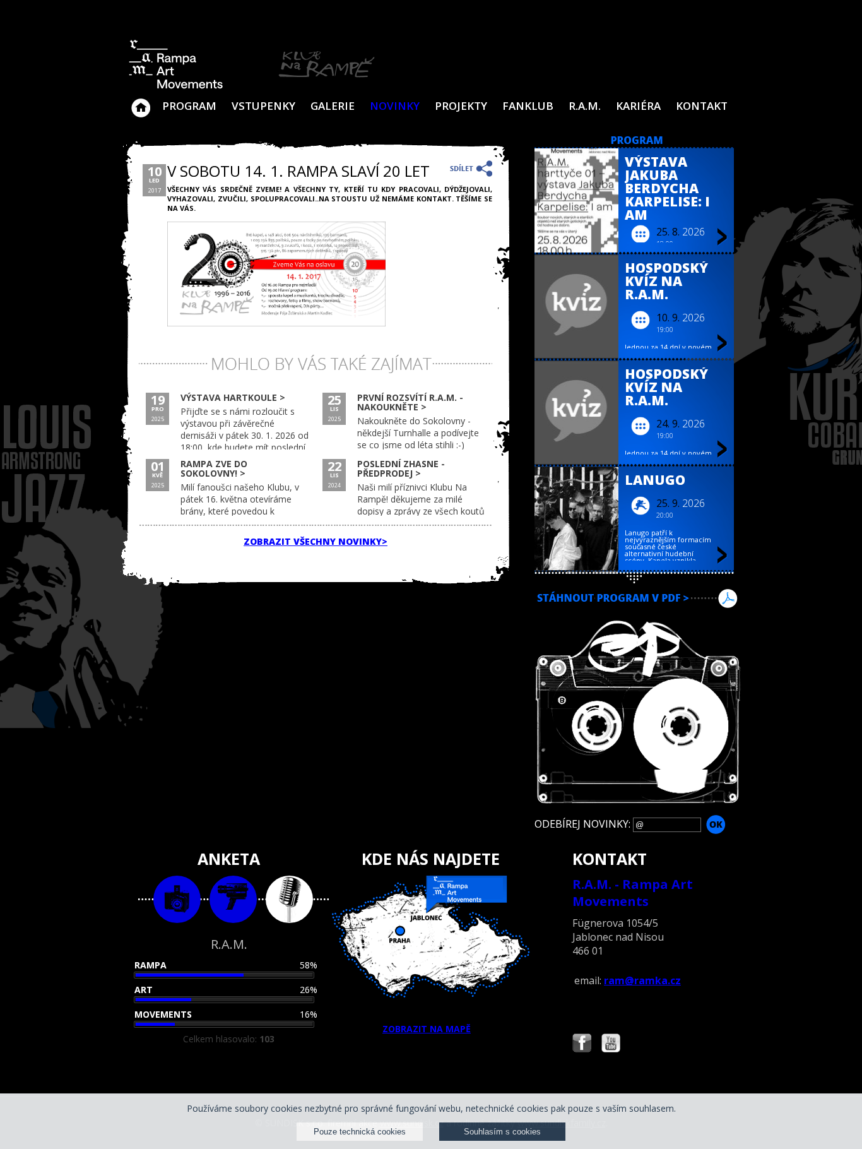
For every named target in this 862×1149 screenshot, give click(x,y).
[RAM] (251, 86)
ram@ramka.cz (642, 980)
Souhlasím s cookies (502, 1131)
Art (143, 990)
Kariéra (638, 105)
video (233, 899)
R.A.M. (585, 105)
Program (189, 105)
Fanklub (527, 105)
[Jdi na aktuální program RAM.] (637, 141)
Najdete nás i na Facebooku (581, 1044)
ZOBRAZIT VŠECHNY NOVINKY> (315, 541)
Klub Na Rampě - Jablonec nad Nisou (140, 101)
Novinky (395, 105)
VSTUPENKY (263, 105)
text (289, 899)
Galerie (332, 105)
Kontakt (702, 105)
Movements (163, 1014)
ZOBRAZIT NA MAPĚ (426, 1029)
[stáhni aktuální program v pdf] (637, 614)
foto (177, 899)
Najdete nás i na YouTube (610, 1044)
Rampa (150, 965)
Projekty (461, 105)
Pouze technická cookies (360, 1131)
